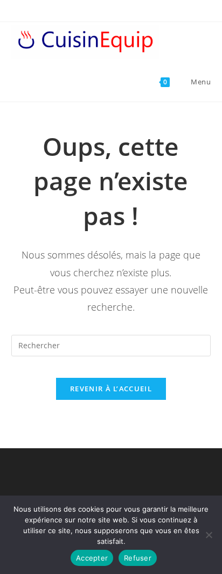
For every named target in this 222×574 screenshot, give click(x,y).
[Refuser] (208, 534)
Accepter (92, 558)
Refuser (137, 558)
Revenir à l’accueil (111, 388)
